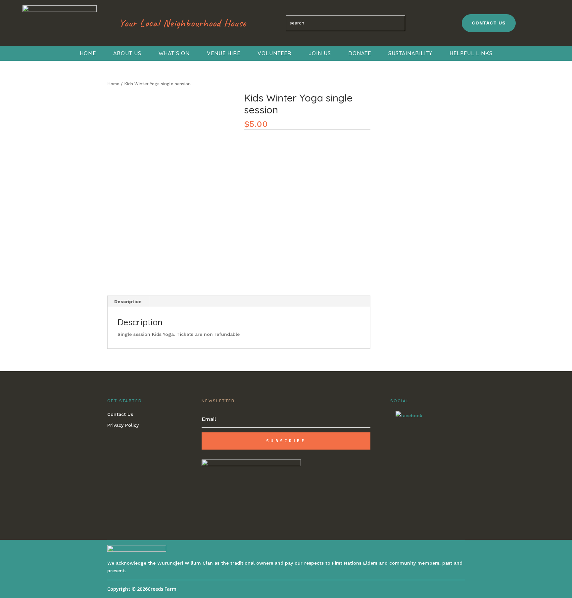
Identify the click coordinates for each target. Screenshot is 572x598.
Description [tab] (128, 301)
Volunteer (274, 53)
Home (88, 53)
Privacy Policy (123, 425)
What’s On (174, 53)
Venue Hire (223, 53)
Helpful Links (471, 53)
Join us (320, 53)
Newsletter (218, 400)
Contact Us (120, 414)
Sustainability (410, 53)
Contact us (489, 22)
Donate (359, 53)
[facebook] (409, 415)
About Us (127, 53)
